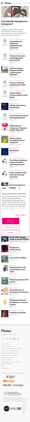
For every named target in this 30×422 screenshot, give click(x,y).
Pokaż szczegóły (20, 215)
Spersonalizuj (9, 227)
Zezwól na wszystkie (10, 221)
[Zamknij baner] (23, 188)
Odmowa (10, 232)
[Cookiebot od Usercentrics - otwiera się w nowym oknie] (11, 188)
